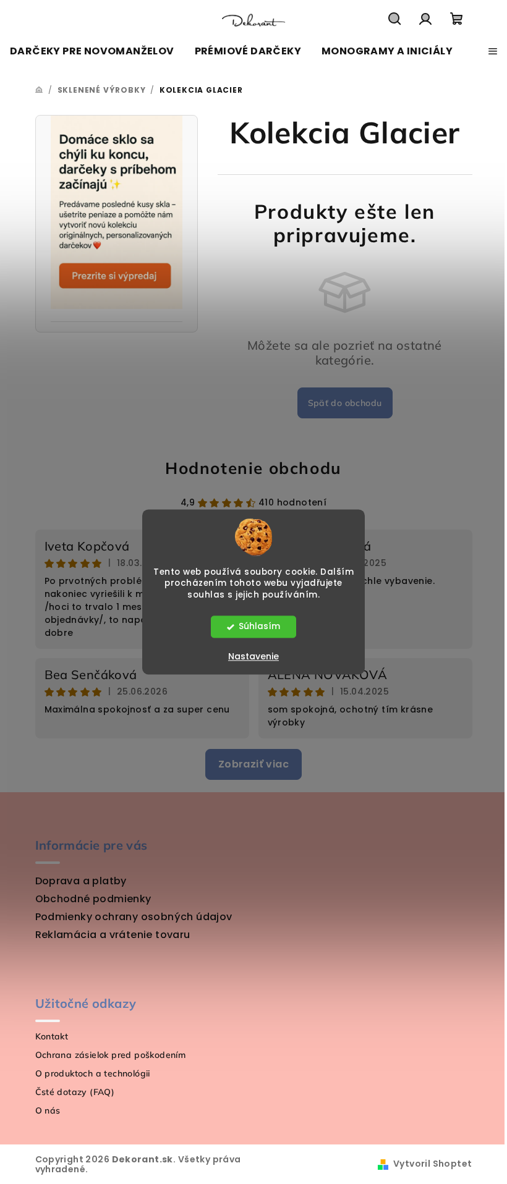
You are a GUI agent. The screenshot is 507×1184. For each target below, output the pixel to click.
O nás (48, 1110)
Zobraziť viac (253, 764)
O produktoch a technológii (92, 1073)
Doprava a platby (81, 881)
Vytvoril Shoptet (432, 1163)
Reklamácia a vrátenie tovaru (112, 935)
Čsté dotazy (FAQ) (75, 1092)
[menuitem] (92, 51)
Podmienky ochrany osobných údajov (133, 917)
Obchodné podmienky (93, 899)
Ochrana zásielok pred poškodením (110, 1055)
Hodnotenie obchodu (253, 468)
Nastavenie (253, 657)
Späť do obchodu (345, 402)
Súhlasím (259, 627)
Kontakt (52, 1036)
